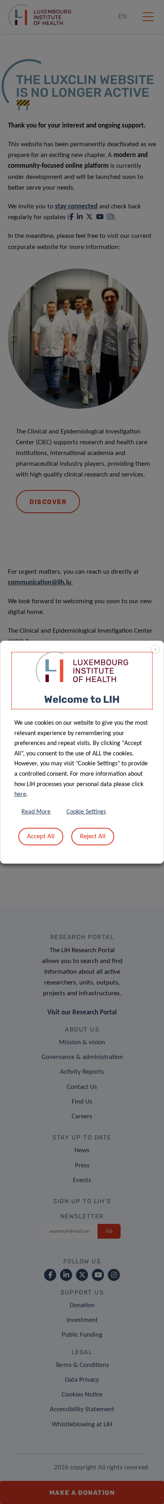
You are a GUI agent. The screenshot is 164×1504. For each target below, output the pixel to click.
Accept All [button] (41, 836)
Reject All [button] (92, 836)
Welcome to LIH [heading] (82, 699)
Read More (36, 812)
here (20, 794)
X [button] (155, 649)
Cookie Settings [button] (86, 812)
